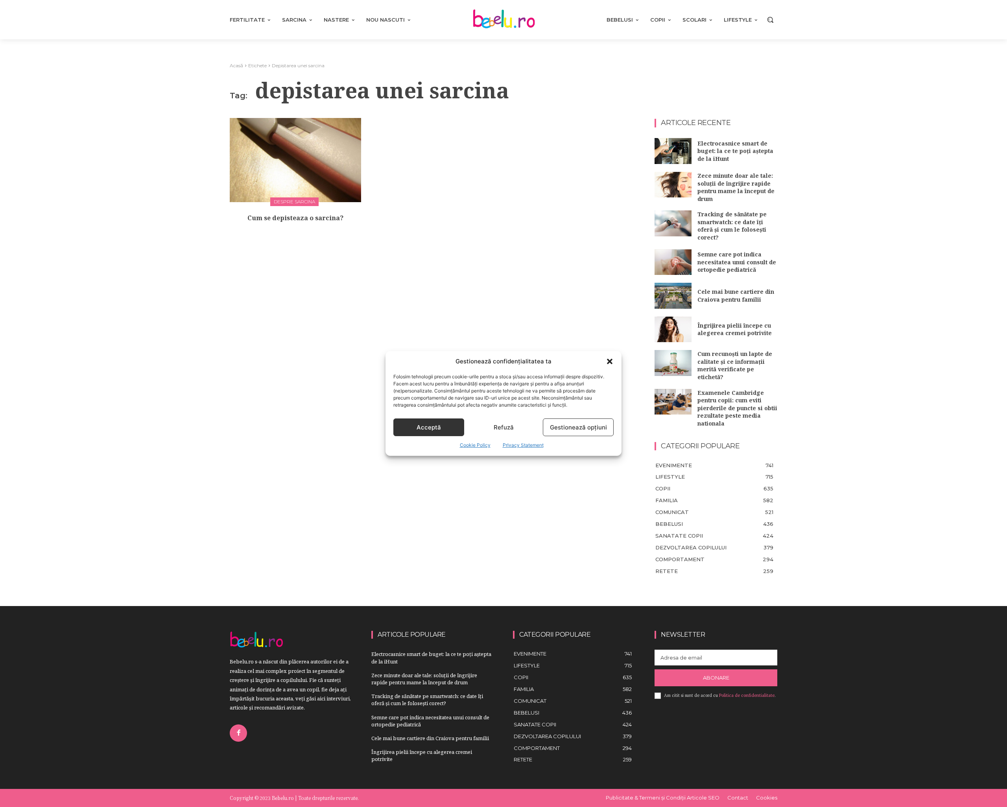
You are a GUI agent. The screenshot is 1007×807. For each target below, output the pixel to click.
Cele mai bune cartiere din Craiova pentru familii (735, 295)
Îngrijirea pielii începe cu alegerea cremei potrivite (734, 329)
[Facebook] (238, 733)
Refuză (504, 427)
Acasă (236, 65)
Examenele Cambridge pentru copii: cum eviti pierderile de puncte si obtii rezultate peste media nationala (737, 408)
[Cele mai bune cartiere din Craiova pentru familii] (673, 296)
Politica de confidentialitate (747, 695)
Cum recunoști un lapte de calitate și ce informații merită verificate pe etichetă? (734, 365)
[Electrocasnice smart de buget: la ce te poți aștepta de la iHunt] (673, 151)
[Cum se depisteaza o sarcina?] (295, 160)
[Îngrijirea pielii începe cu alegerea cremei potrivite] (673, 330)
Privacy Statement (523, 445)
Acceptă (429, 427)
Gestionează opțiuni (578, 427)
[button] (610, 361)
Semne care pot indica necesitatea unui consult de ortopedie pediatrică (736, 262)
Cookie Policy (475, 445)
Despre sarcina (294, 202)
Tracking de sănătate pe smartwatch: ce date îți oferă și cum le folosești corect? (732, 225)
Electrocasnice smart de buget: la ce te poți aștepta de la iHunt (735, 151)
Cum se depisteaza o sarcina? (295, 218)
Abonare (716, 677)
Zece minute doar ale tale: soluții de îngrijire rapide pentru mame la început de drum (736, 187)
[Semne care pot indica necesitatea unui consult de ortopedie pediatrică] (673, 262)
